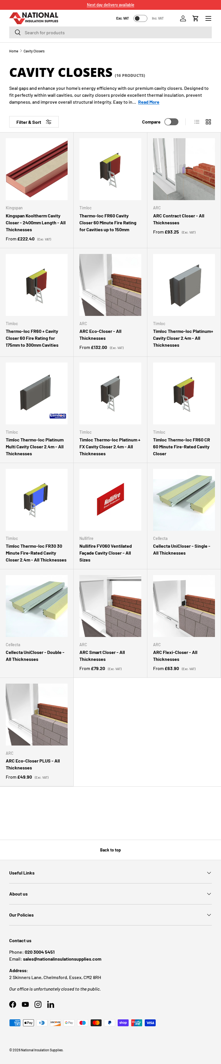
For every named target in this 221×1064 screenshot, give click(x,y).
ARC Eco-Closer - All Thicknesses (100, 334)
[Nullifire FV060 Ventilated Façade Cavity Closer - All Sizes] (110, 500)
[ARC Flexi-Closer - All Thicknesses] (184, 606)
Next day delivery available (110, 4)
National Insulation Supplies (42, 1050)
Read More (148, 102)
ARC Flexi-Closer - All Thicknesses (175, 655)
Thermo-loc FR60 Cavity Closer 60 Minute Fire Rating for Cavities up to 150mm (107, 222)
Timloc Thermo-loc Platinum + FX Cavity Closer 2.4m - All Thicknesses (109, 446)
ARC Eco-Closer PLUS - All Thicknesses (33, 764)
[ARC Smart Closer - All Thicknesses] (110, 606)
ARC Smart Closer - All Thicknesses (102, 655)
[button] (195, 18)
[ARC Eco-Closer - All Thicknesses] (110, 285)
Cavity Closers (34, 51)
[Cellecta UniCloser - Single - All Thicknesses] (184, 500)
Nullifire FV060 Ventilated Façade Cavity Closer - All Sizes (105, 552)
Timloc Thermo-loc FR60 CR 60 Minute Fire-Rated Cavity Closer (181, 446)
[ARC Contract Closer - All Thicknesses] (184, 169)
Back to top (110, 849)
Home (13, 51)
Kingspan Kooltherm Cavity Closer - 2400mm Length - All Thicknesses (36, 222)
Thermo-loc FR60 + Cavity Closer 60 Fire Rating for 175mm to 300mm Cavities (32, 338)
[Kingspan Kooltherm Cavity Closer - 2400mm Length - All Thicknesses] (37, 169)
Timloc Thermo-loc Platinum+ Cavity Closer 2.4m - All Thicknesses (183, 338)
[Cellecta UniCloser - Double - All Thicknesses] (37, 606)
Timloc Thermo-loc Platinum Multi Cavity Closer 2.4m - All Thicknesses (35, 446)
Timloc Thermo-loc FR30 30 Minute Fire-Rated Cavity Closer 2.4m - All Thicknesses (36, 552)
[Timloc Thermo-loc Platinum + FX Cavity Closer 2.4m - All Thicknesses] (110, 393)
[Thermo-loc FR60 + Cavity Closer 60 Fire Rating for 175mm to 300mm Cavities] (37, 285)
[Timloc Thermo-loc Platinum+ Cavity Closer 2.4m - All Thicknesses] (184, 285)
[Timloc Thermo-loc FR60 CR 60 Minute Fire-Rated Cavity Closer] (184, 393)
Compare (151, 121)
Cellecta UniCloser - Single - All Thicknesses (181, 549)
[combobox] (110, 32)
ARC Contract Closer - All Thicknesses (178, 219)
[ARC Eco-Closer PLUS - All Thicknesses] (37, 715)
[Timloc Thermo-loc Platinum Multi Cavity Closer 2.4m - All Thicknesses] (37, 393)
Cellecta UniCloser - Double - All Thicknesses (35, 655)
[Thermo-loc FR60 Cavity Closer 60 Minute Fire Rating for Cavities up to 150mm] (110, 169)
